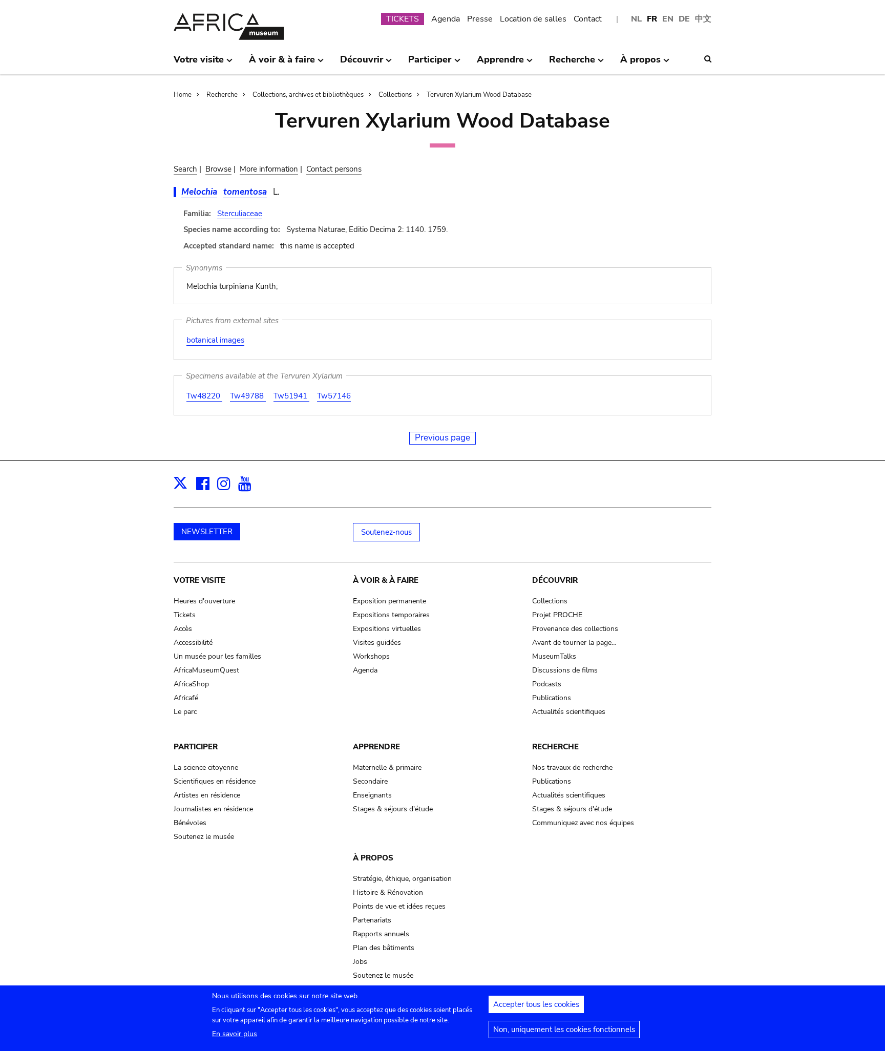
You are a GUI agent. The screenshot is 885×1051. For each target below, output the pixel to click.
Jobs (360, 961)
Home (183, 94)
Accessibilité (193, 642)
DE (684, 19)
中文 (703, 19)
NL (636, 19)
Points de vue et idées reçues (399, 906)
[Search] (707, 59)
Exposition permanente (389, 601)
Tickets (185, 615)
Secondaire (370, 781)
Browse (218, 169)
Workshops (371, 656)
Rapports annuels (381, 934)
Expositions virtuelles (387, 629)
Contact (588, 19)
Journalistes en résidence (213, 809)
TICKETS (402, 19)
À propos (373, 858)
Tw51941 (291, 396)
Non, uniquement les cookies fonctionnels (564, 1029)
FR (652, 19)
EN (667, 19)
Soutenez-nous (386, 532)
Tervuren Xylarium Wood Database (479, 94)
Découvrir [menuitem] (361, 63)
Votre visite (199, 580)
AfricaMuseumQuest (206, 670)
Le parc (185, 712)
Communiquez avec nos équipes (583, 823)
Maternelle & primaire (387, 767)
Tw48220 (204, 396)
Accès (183, 629)
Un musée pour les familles (217, 656)
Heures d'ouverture (204, 601)
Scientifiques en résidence (215, 781)
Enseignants (372, 795)
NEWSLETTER (207, 532)
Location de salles (533, 19)
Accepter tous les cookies (536, 1004)
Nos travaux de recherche (572, 767)
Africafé (186, 698)
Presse (480, 19)
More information (269, 169)
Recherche (222, 94)
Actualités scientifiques (568, 712)
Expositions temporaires (391, 615)
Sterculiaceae (239, 213)
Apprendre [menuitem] (500, 63)
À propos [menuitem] (640, 63)
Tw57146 (334, 396)
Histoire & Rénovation (388, 892)
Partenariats (372, 920)
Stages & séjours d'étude (393, 809)
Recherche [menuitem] (572, 63)
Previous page (442, 438)
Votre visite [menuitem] (199, 63)
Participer (196, 747)
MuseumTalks (554, 656)
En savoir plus (234, 1034)
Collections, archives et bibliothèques (308, 94)
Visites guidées (377, 642)
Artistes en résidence (207, 795)
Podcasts (546, 684)
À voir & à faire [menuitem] (282, 63)
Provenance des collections (575, 629)
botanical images (215, 340)
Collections (395, 94)
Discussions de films (565, 670)
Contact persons (334, 169)
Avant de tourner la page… (574, 642)
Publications (551, 698)
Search (185, 169)
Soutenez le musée (204, 837)
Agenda (445, 19)
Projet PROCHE (557, 615)
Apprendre (376, 747)
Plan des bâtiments (383, 948)
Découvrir (555, 580)
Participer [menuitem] (429, 63)
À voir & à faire (385, 580)
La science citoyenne (206, 767)
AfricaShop (191, 684)
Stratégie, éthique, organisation (402, 879)
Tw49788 (248, 396)
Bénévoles (190, 823)
